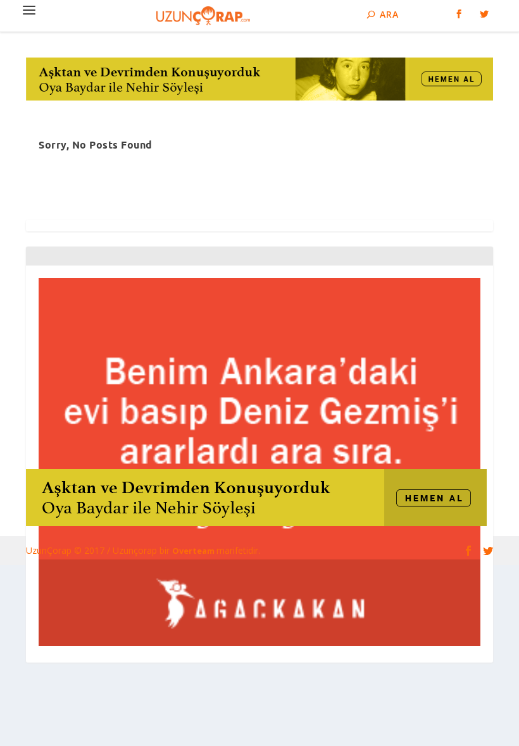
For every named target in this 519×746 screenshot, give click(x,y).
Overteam (194, 550)
